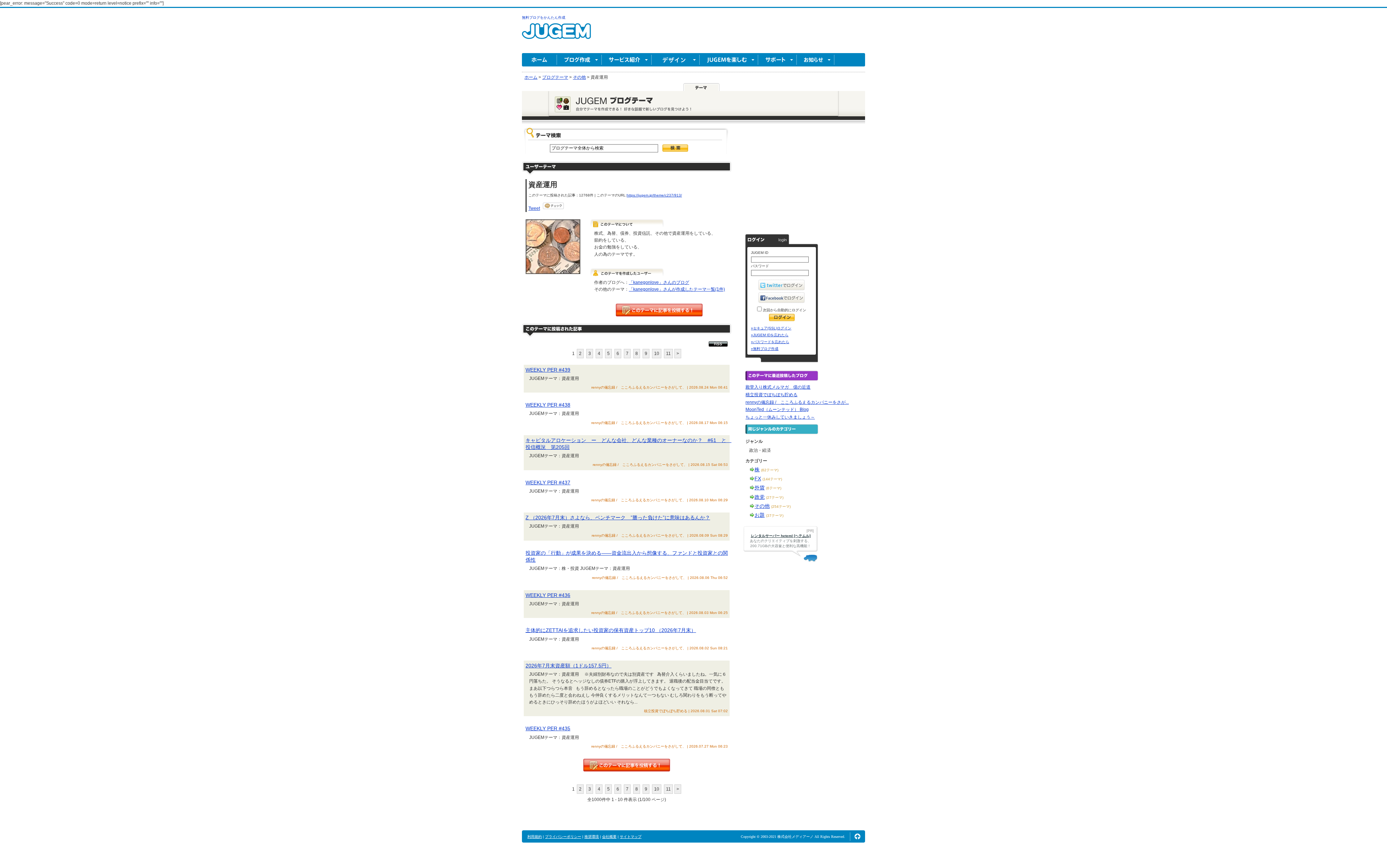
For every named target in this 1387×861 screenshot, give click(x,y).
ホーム (539, 59)
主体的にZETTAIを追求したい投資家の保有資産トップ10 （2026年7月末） (611, 630)
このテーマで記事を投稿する (659, 310)
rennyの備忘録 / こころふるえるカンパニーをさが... (797, 402)
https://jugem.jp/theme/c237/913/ (654, 195)
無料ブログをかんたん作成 (543, 18)
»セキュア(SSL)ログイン (771, 328)
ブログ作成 (579, 59)
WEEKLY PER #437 (548, 482)
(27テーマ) (774, 497)
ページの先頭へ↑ (857, 836)
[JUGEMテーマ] (701, 87)
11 (668, 353)
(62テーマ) (769, 470)
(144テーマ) (772, 479)
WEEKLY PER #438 (548, 405)
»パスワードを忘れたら (770, 342)
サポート (777, 59)
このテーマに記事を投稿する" (626, 765)
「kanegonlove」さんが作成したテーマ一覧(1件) (677, 289)
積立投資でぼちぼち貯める (772, 394)
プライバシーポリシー (563, 837)
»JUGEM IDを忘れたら (769, 335)
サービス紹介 (627, 59)
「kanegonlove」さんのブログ (659, 282)
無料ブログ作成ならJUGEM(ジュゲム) (556, 35)
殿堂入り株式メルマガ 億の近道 (778, 387)
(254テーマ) (781, 507)
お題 (760, 515)
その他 (762, 506)
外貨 (760, 487)
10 (656, 353)
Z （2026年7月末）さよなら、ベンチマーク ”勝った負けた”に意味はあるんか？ (618, 517)
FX (758, 478)
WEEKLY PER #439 (548, 370)
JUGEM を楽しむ (729, 59)
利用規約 (534, 837)
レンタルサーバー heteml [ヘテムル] (781, 536)
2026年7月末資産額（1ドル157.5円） (569, 666)
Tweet (534, 208)
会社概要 (609, 837)
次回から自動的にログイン (784, 310)
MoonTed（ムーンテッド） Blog (777, 409)
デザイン (676, 59)
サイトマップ (630, 837)
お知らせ (815, 59)
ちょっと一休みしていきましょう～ (780, 417)
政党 (760, 497)
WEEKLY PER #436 (548, 595)
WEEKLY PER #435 (548, 728)
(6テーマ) (773, 488)
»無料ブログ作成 (764, 349)
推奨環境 (591, 837)
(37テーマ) (774, 516)
